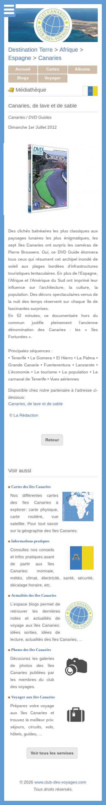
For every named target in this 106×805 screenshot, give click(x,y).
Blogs (23, 78)
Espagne (19, 58)
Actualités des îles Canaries (33, 595)
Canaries (50, 58)
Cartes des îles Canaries (31, 486)
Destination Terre (30, 49)
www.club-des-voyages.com (60, 782)
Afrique (68, 49)
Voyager (52, 78)
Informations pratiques (30, 541)
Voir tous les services (52, 753)
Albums (82, 69)
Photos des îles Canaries (31, 650)
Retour (52, 439)
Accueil (22, 69)
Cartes (52, 69)
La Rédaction (26, 415)
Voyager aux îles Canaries (33, 697)
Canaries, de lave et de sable (35, 403)
